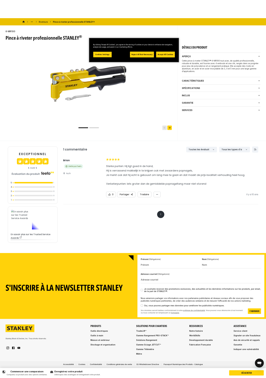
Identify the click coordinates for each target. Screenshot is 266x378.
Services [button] (187, 110)
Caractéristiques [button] (193, 80)
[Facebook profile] (13, 348)
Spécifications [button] (191, 88)
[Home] (23, 21)
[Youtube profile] (19, 348)
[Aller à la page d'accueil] (20, 328)
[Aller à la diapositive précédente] (164, 128)
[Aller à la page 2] (94, 127)
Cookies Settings (102, 54)
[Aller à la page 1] (83, 127)
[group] (24, 373)
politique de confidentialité (194, 310)
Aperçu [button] (186, 56)
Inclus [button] (186, 95)
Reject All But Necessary (142, 54)
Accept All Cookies (165, 54)
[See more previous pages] (32, 22)
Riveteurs (43, 22)
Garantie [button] (187, 102)
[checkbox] (142, 290)
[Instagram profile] (8, 348)
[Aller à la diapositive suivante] (169, 128)
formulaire (175, 313)
